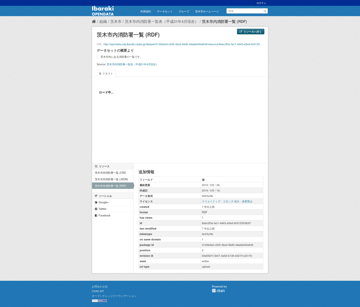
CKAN (218, 291)
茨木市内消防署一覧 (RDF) (224, 21)
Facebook (104, 215)
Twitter (102, 209)
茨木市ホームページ (207, 11)
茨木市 (116, 21)
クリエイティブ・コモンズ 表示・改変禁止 (227, 201)
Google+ (103, 202)
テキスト (107, 73)
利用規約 (145, 11)
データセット (165, 11)
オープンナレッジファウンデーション (114, 296)
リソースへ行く (252, 31)
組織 (103, 21)
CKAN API (98, 291)
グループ (184, 11)
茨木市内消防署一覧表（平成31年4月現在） (162, 21)
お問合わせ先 (100, 286)
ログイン (261, 3)
